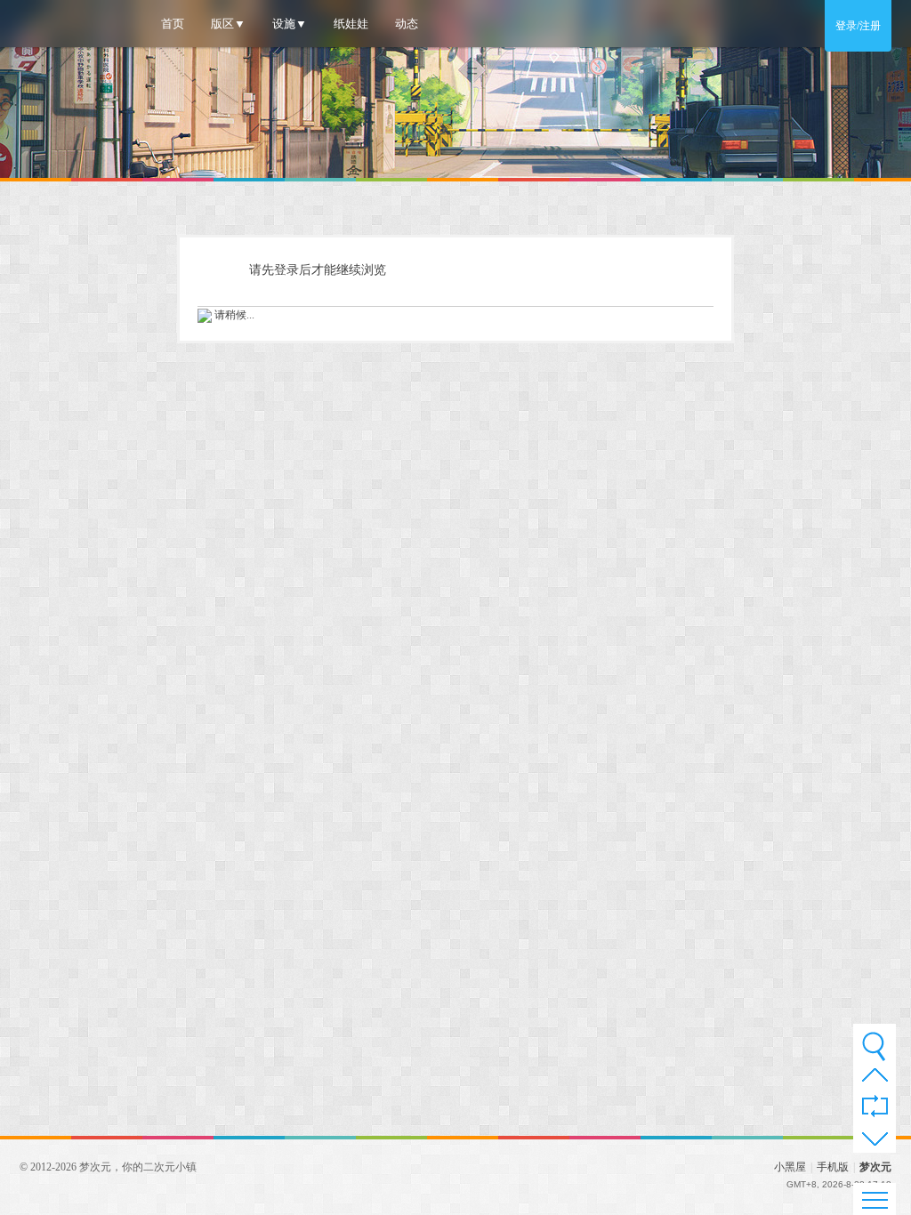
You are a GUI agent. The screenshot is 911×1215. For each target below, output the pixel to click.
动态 (406, 23)
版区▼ (228, 23)
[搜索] (874, 1046)
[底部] (875, 1142)
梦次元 (875, 1167)
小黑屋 (790, 1167)
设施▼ (289, 23)
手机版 (833, 1167)
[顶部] (875, 1079)
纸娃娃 (351, 23)
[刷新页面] (875, 1107)
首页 (172, 23)
